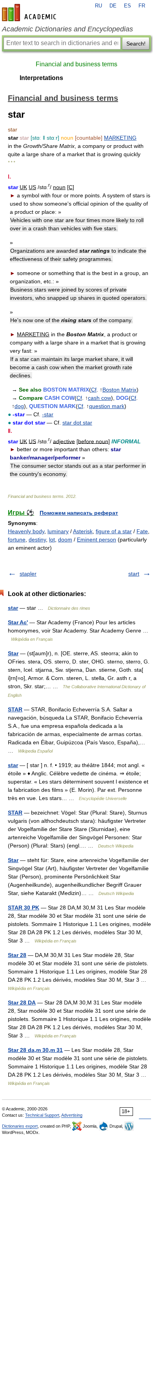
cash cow (99, 398)
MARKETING (120, 138)
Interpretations (41, 78)
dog (19, 406)
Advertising (71, 1115)
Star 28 (17, 955)
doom (65, 539)
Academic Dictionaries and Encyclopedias (67, 29)
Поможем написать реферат (79, 513)
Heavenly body (26, 531)
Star (13, 653)
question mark (106, 406)
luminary (58, 531)
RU (98, 6)
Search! (136, 43)
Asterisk (83, 531)
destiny (37, 539)
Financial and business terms (76, 64)
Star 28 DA (22, 1002)
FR (141, 6)
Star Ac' (18, 622)
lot (52, 539)
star (13, 608)
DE (113, 6)
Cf (94, 389)
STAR (15, 709)
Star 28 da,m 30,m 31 (35, 1050)
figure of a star (114, 531)
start (133, 574)
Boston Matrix (119, 389)
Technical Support (42, 1115)
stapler (28, 574)
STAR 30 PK (23, 907)
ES (127, 6)
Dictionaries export (20, 1126)
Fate (142, 531)
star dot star (77, 422)
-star (47, 414)
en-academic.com (30, 12)
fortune (17, 539)
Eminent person (96, 539)
